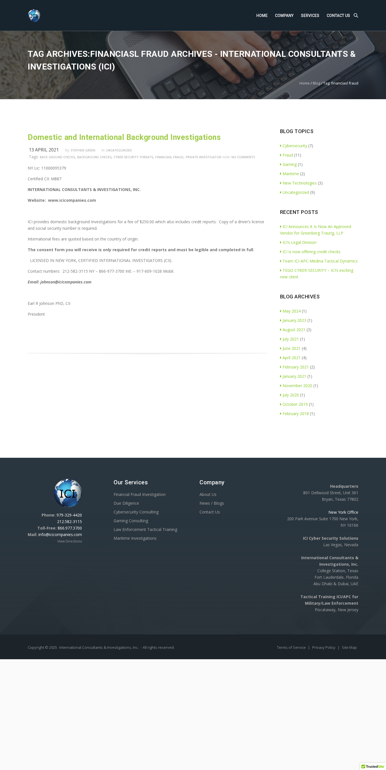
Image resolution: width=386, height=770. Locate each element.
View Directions (69, 541)
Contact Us (338, 15)
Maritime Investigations (135, 538)
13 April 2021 (44, 150)
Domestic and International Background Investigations (124, 137)
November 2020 (297, 385)
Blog (316, 83)
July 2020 (291, 395)
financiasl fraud (169, 157)
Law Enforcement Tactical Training (145, 529)
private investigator (203, 157)
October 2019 (295, 404)
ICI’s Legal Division (299, 242)
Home (262, 15)
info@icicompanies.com (60, 534)
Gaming (290, 164)
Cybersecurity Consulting (136, 512)
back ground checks (57, 157)
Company (284, 15)
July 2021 (291, 339)
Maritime (291, 173)
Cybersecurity (295, 145)
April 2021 (292, 357)
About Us (207, 494)
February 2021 (296, 367)
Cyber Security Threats (133, 157)
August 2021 (294, 329)
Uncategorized (119, 150)
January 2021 (294, 376)
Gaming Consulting (131, 520)
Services (310, 15)
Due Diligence (126, 503)
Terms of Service (292, 647)
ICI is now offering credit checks (312, 251)
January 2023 (294, 320)
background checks (94, 157)
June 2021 (292, 348)
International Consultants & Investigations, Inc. (98, 647)
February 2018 (296, 413)
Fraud (288, 155)
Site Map (349, 647)
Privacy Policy (324, 647)
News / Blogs (211, 503)
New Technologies (300, 183)
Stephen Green (83, 150)
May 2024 (292, 311)
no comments (243, 157)
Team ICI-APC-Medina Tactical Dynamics (320, 261)
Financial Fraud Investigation (140, 494)
